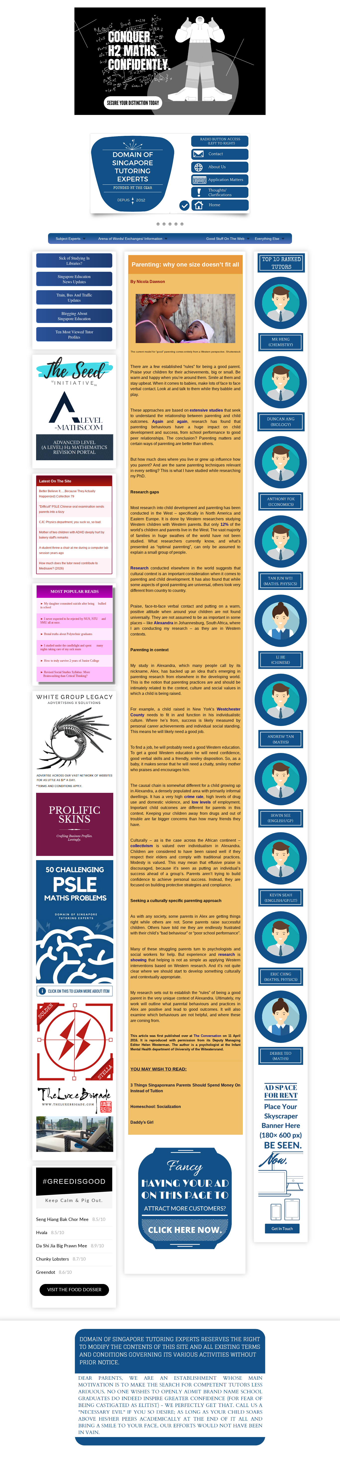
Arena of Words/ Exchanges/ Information (130, 239)
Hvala (41, 1233)
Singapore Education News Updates (74, 279)
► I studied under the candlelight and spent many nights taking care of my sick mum (71, 647)
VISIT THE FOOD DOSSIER (74, 1290)
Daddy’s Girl (141, 1122)
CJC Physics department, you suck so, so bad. (70, 522)
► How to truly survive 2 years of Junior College (69, 660)
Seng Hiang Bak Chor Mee (63, 1219)
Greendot (45, 1272)
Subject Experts (68, 239)
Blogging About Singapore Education (74, 316)
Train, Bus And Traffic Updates (74, 297)
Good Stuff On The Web (225, 239)
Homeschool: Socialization (155, 1106)
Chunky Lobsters (52, 1259)
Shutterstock (233, 351)
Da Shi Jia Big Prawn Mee (61, 1246)
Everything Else (267, 239)
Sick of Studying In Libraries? (74, 260)
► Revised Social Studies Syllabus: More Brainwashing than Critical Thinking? (66, 674)
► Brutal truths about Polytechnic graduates (66, 634)
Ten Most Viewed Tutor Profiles (74, 334)
